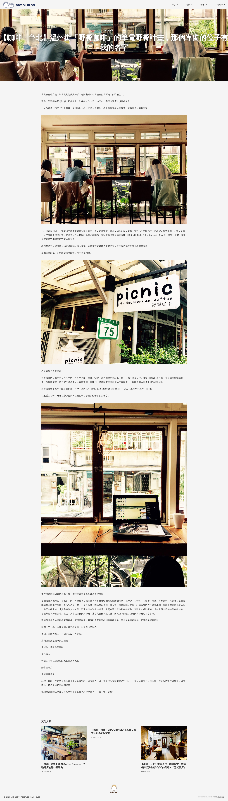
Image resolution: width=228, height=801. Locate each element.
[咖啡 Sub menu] (206, 4)
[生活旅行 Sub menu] (224, 4)
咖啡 (203, 4)
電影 (188, 4)
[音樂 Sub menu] (177, 4)
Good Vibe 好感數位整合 (216, 797)
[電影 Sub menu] (192, 4)
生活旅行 (219, 4)
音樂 (174, 4)
